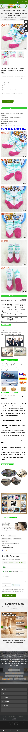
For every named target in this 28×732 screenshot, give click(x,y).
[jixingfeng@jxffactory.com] (6, 550)
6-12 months (12, 535)
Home (4, 17)
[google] (5, 719)
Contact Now (8, 101)
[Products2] (14, 6)
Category (9, 17)
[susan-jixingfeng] (2, 550)
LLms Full (16, 725)
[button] (13, 7)
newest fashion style (6, 538)
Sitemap (25, 723)
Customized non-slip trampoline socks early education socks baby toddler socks (14, 641)
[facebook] (23, 719)
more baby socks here (14, 128)
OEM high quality (17, 538)
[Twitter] (20, 716)
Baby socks (14, 17)
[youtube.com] (14, 719)
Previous (2, 627)
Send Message (9, 595)
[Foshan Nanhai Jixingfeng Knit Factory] (2, 2)
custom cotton (5, 541)
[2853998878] (4, 550)
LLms (11, 725)
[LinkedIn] (11, 716)
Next (26, 627)
